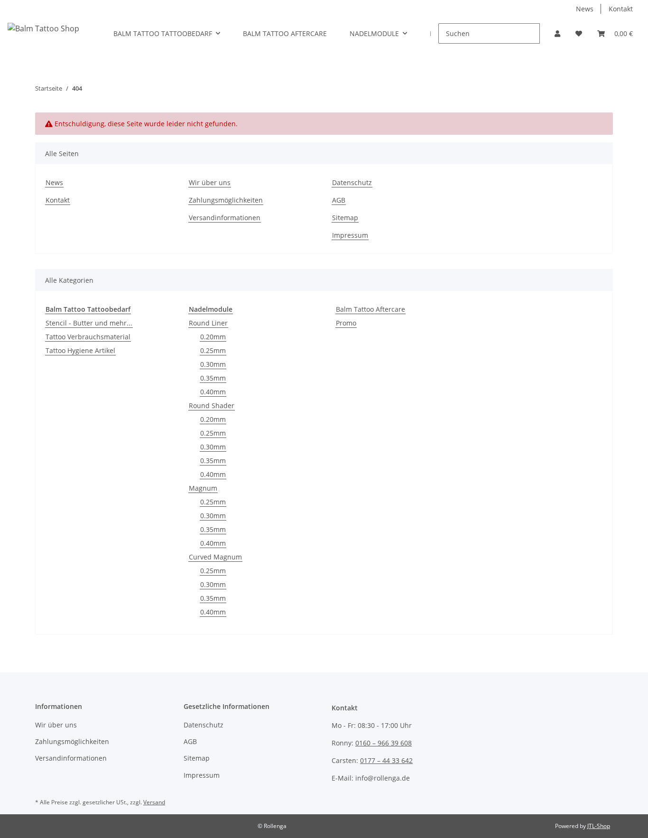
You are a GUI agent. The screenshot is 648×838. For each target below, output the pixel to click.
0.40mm (213, 391)
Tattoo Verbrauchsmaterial (88, 336)
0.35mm (213, 377)
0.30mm (213, 364)
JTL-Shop (598, 826)
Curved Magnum (215, 556)
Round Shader (211, 405)
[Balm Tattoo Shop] (43, 28)
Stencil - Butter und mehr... (89, 322)
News (584, 8)
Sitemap (345, 217)
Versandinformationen (224, 217)
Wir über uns (210, 182)
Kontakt (621, 8)
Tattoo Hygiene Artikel (80, 350)
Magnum (203, 488)
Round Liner (208, 322)
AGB (338, 200)
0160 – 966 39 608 (383, 742)
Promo (346, 322)
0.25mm (213, 350)
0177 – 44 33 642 (386, 760)
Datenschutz (352, 182)
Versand (154, 802)
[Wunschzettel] (579, 33)
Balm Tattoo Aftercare (370, 309)
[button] (557, 33)
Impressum (350, 235)
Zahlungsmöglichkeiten (226, 200)
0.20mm (213, 336)
